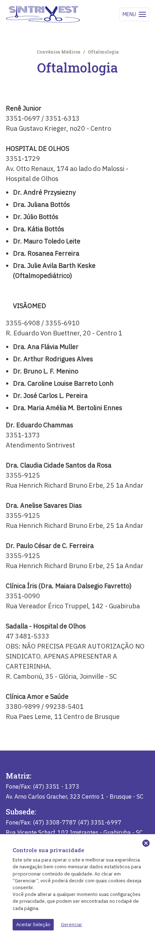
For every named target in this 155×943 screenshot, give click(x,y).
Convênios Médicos (58, 52)
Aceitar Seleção (33, 924)
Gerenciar (71, 924)
